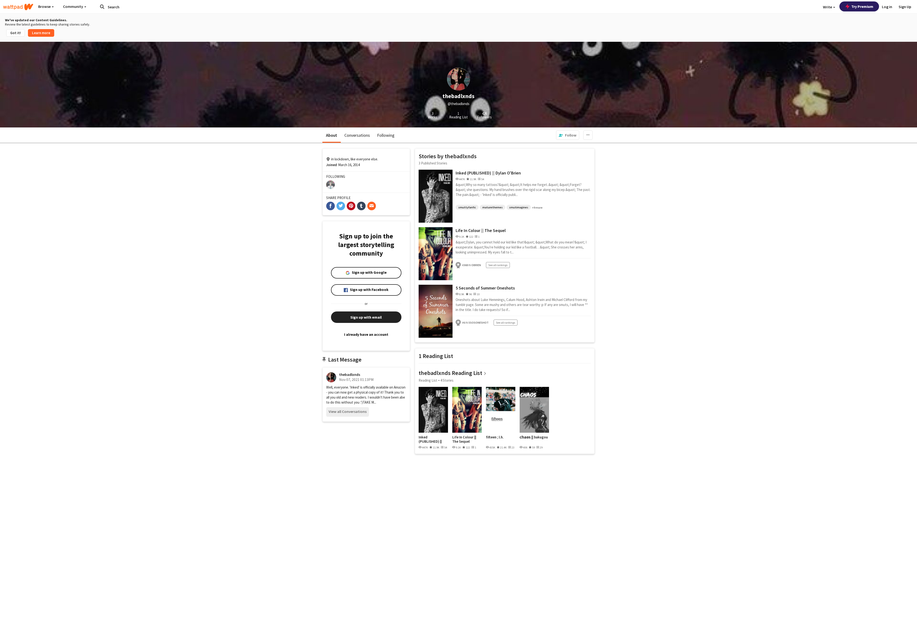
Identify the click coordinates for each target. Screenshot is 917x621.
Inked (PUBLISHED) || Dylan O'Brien (488, 173)
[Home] (18, 6)
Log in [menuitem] (887, 6)
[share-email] (371, 206)
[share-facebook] (330, 206)
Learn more (41, 33)
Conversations (357, 135)
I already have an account (366, 334)
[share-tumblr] (361, 206)
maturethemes (492, 207)
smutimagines (518, 207)
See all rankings (497, 265)
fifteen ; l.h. (495, 437)
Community (73, 6)
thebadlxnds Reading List (450, 373)
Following (386, 135)
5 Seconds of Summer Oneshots (485, 288)
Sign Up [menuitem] (905, 6)
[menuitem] (567, 135)
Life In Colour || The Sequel (481, 230)
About (331, 135)
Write (828, 7)
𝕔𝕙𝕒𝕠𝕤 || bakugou (534, 437)
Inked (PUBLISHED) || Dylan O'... (430, 439)
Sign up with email (366, 317)
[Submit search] (102, 7)
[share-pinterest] (351, 206)
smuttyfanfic (467, 207)
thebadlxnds (349, 374)
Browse (44, 6)
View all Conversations (348, 411)
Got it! (15, 33)
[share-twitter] (340, 206)
